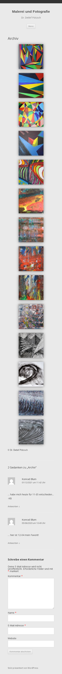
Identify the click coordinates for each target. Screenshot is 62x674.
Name (12, 612)
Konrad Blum (29, 479)
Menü (31, 26)
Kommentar (15, 576)
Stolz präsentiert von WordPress (23, 668)
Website (12, 638)
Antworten (13, 506)
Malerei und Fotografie (31, 11)
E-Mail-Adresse (17, 625)
